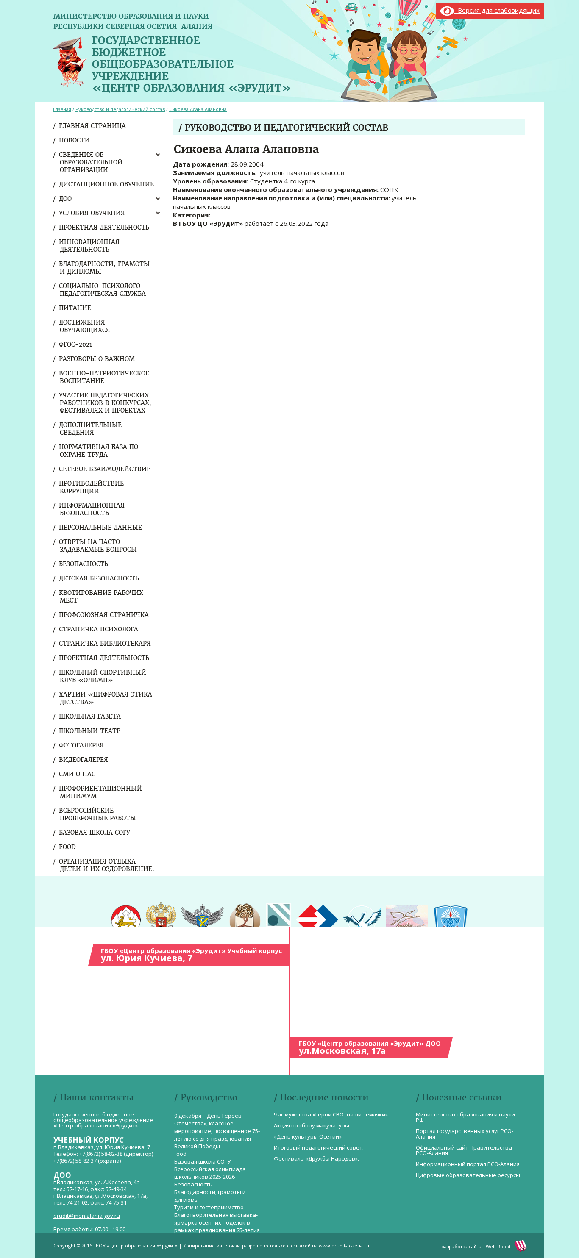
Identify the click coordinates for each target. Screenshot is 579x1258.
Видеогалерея (84, 760)
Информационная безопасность (92, 509)
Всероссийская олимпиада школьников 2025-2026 (210, 1172)
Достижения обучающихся (85, 326)
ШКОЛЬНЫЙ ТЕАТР (90, 731)
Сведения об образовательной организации (91, 162)
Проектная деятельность (104, 227)
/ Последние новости (321, 1097)
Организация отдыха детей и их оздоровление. (107, 865)
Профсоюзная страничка (104, 615)
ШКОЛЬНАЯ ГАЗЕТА (90, 716)
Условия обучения (92, 213)
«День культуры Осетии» (308, 1136)
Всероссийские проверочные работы (98, 814)
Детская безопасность (99, 578)
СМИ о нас (77, 774)
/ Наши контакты (93, 1097)
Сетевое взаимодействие (105, 469)
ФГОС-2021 (76, 344)
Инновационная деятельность (90, 245)
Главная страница (93, 126)
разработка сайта (461, 1246)
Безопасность (84, 564)
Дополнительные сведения (91, 428)
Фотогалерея (82, 745)
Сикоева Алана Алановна (198, 109)
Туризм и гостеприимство (209, 1207)
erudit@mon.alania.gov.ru (86, 1215)
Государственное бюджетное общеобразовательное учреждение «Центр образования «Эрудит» (191, 62)
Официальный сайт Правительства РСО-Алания (464, 1150)
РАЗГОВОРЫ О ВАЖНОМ (97, 359)
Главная (62, 109)
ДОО (66, 199)
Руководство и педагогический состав (120, 109)
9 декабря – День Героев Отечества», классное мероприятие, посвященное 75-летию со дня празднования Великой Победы (217, 1131)
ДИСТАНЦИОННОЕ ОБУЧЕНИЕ (107, 184)
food (68, 847)
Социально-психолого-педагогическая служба (103, 289)
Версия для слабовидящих (497, 10)
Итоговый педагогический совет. (319, 1147)
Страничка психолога (99, 629)
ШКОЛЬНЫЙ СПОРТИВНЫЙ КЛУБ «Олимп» (103, 676)
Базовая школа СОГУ (95, 832)
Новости (75, 140)
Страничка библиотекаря (105, 643)
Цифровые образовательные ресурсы (468, 1175)
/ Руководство (205, 1097)
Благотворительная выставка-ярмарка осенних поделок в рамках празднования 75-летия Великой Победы (217, 1226)
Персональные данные (101, 527)
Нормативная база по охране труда (99, 450)
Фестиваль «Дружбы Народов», (316, 1158)
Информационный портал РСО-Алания (468, 1164)
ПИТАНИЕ (75, 308)
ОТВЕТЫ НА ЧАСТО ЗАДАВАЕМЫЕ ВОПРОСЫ (98, 545)
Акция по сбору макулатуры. (312, 1125)
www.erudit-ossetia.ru (344, 1245)
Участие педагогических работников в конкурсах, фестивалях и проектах (105, 403)
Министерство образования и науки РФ (465, 1117)
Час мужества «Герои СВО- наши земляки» (331, 1114)
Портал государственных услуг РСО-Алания (464, 1133)
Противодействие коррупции (92, 487)
